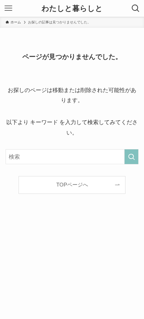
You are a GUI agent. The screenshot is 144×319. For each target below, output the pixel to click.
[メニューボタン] (8, 8)
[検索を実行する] (131, 156)
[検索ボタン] (135, 8)
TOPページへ (72, 185)
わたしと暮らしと (72, 8)
